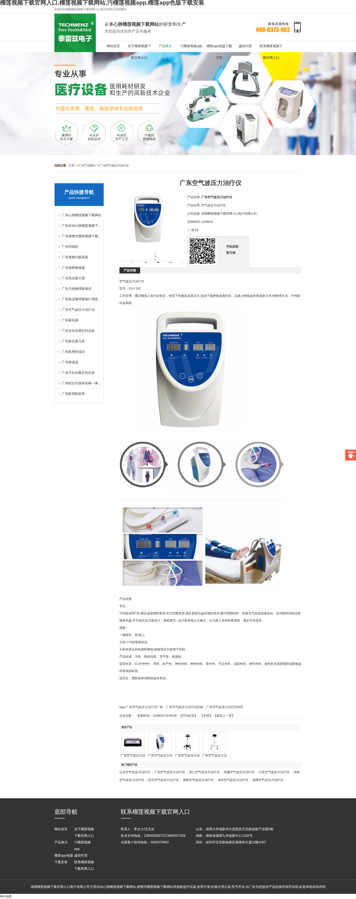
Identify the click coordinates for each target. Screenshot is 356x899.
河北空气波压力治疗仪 (163, 780)
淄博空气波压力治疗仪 (267, 780)
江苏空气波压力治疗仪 (274, 772)
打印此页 (188, 715)
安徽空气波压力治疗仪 (239, 772)
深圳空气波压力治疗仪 (233, 780)
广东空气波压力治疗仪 (114, 165)
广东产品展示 (87, 165)
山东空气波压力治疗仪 (134, 772)
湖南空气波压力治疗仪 (198, 780)
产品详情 (130, 270)
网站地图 (6, 896)
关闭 (206, 715)
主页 (71, 165)
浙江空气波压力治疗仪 (204, 772)
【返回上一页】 (224, 715)
